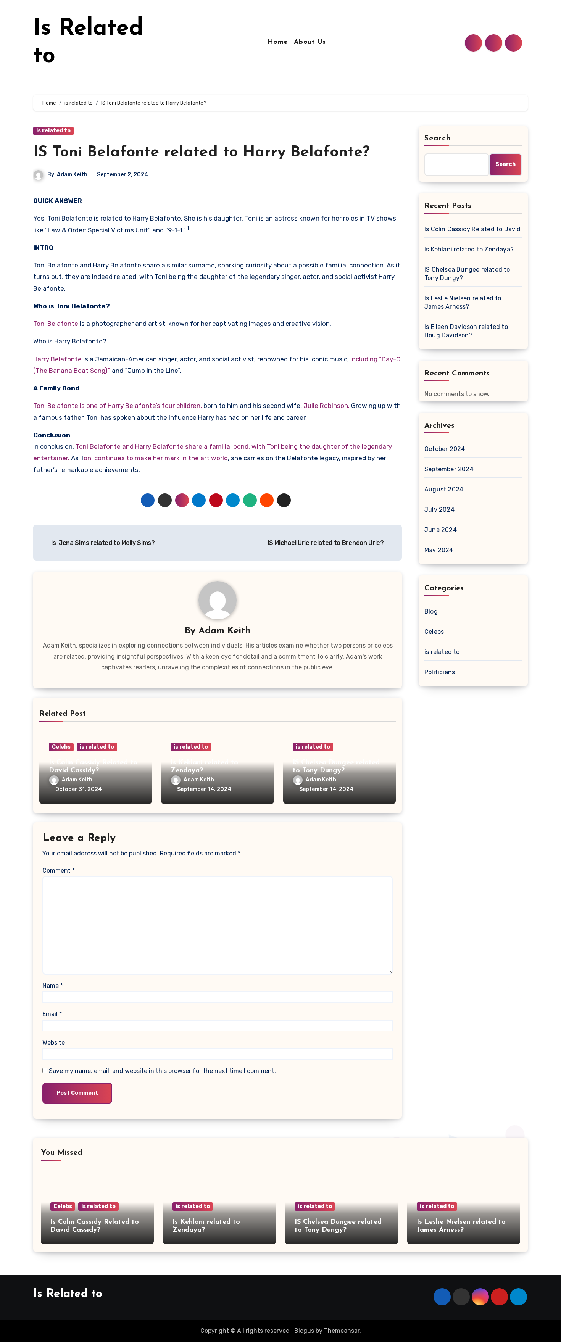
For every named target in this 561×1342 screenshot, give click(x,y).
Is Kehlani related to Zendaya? (469, 249)
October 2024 (444, 449)
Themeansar (341, 1330)
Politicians (439, 672)
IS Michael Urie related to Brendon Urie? (326, 542)
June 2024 (440, 529)
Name (52, 985)
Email (52, 1014)
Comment (58, 870)
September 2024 (449, 469)
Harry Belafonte (57, 359)
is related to (53, 130)
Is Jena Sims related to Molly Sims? (102, 542)
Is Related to (67, 1294)
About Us (310, 42)
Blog (431, 611)
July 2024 (439, 509)
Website (53, 1042)
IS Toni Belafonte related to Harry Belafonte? (201, 152)
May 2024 (438, 550)
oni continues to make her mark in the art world (156, 458)
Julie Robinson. (326, 405)
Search (437, 138)
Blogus (304, 1330)
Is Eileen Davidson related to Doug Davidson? (466, 331)
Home (278, 42)
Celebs (61, 747)
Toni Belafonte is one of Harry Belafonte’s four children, (117, 405)
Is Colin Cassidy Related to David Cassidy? (473, 229)
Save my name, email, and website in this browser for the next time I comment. (162, 1071)
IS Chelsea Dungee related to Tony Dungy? (467, 274)
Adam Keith (72, 174)
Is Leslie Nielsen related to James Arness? (462, 302)
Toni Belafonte (56, 323)
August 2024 (443, 489)
